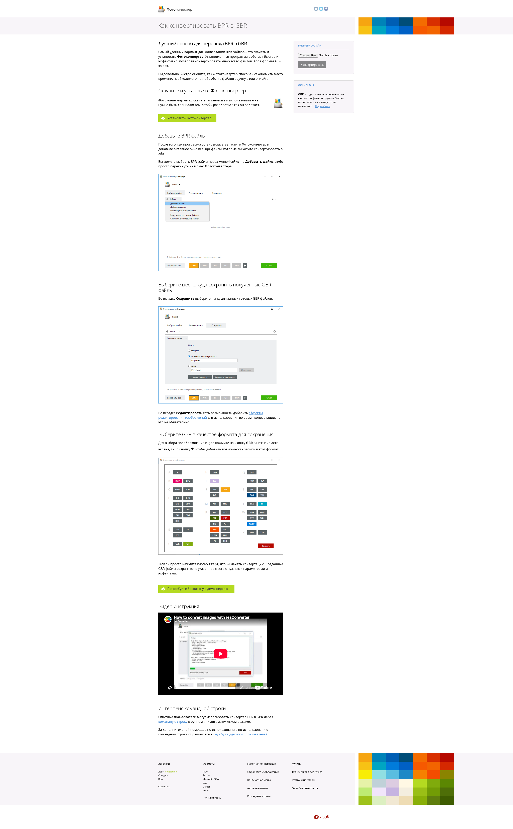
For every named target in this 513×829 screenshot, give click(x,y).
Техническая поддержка (307, 772)
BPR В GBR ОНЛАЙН (309, 45)
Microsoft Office (211, 778)
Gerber (206, 786)
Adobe (206, 775)
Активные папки (257, 788)
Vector (206, 790)
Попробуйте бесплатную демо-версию (197, 588)
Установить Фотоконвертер (189, 118)
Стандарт (163, 775)
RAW (205, 771)
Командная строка (259, 796)
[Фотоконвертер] (175, 10)
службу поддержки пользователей (240, 734)
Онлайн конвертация (305, 788)
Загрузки (164, 763)
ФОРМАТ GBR (306, 85)
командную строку (172, 721)
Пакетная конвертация (261, 763)
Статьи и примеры (303, 780)
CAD (205, 782)
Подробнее (322, 106)
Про (160, 778)
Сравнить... (164, 786)
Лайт (161, 771)
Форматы (209, 763)
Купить (296, 763)
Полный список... (212, 797)
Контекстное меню (259, 780)
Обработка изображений (263, 772)
